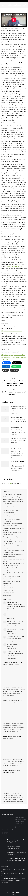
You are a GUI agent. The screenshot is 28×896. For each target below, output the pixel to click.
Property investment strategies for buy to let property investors (13, 538)
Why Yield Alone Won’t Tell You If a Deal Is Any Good (16, 615)
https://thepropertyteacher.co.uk (11, 331)
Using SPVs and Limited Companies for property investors (13, 569)
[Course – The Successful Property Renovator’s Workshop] (14, 712)
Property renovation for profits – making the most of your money (13, 516)
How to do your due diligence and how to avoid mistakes (13, 551)
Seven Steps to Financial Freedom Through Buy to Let (12, 577)
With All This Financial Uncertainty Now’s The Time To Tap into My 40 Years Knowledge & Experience (16, 605)
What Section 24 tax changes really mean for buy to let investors (12, 524)
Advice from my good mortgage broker (13, 497)
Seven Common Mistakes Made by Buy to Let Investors (13, 502)
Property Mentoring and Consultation (13, 494)
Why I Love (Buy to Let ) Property (12, 588)
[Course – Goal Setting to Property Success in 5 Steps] (14, 749)
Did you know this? (8, 590)
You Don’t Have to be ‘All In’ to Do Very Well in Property (15, 622)
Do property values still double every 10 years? (13, 573)
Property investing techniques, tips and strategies (13, 529)
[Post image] (5, 409)
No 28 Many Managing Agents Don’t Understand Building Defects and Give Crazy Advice (18, 465)
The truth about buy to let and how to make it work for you (13, 511)
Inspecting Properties (8, 592)
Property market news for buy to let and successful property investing (13, 564)
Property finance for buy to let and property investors (12, 533)
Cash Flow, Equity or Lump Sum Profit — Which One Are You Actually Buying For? (17, 452)
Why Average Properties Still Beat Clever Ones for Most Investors (18, 409)
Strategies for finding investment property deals (11, 582)
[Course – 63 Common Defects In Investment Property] (14, 783)
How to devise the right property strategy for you (11, 520)
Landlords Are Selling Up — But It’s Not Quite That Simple (15, 637)
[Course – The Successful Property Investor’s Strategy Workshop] (14, 675)
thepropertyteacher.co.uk (14, 266)
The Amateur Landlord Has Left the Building (15, 630)
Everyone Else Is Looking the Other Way (14, 645)
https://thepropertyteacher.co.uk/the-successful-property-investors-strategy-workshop (13, 357)
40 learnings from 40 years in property (13, 499)
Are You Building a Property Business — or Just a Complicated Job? (18, 419)
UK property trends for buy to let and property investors (13, 542)
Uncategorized (7, 595)
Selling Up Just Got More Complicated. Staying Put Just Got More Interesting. (15, 653)
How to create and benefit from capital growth (13, 560)
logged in (10, 483)
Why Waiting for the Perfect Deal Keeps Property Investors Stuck (18, 430)
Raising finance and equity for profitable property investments (13, 555)
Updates (5, 585)
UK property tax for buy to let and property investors (12, 547)
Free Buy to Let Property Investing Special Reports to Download (12, 507)
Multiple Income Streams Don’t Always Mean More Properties (18, 440)
